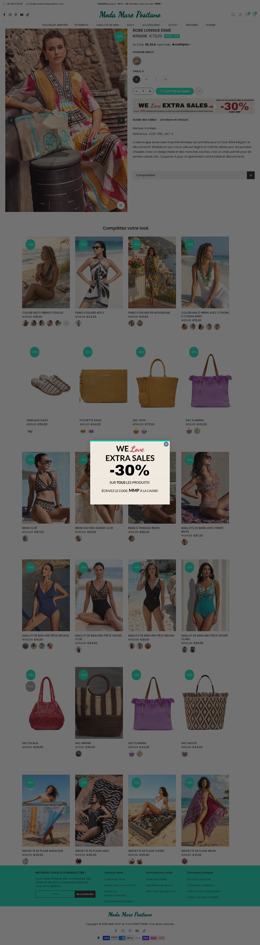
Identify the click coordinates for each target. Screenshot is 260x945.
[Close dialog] (166, 444)
